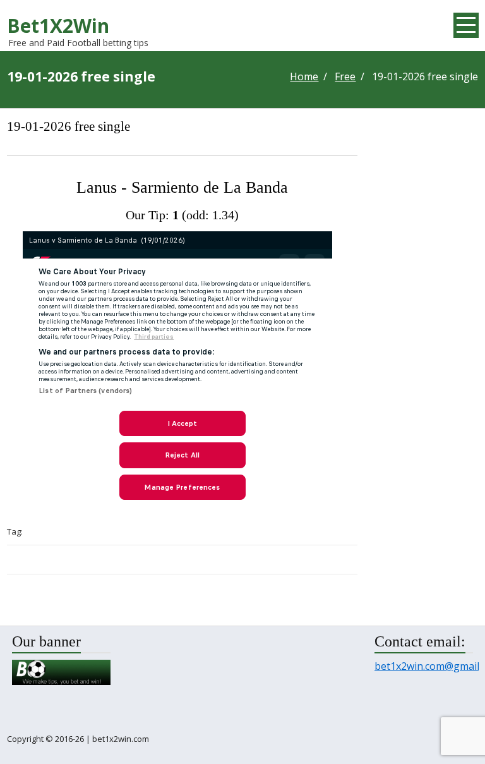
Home (304, 76)
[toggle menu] (466, 25)
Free (345, 76)
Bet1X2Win (58, 26)
